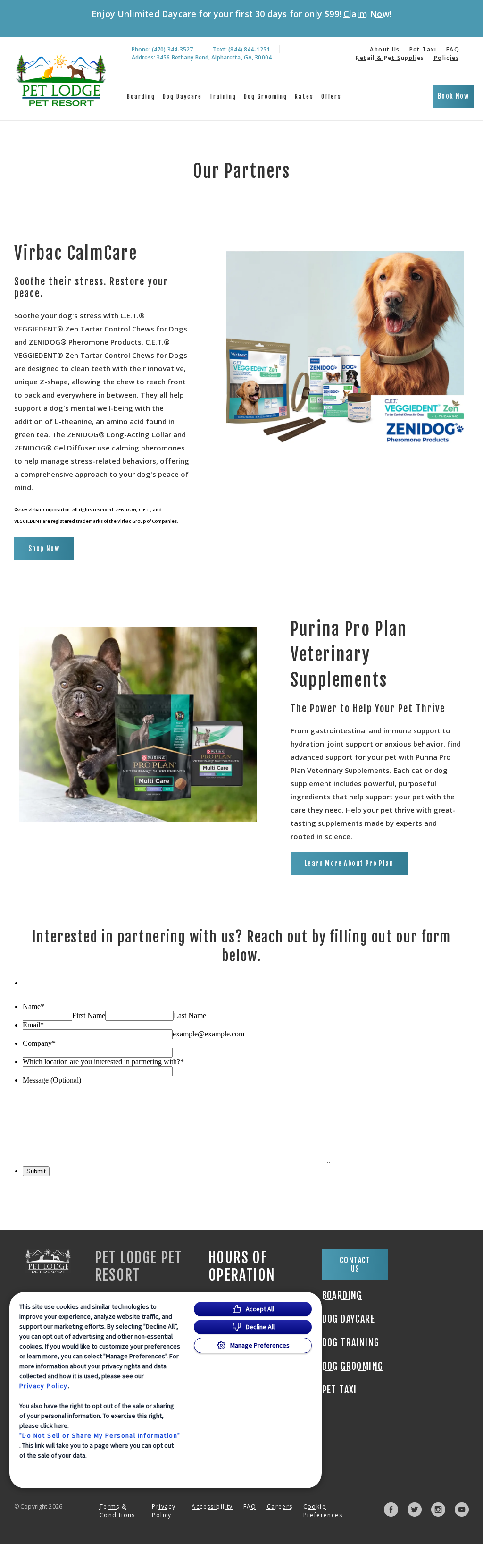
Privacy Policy (43, 1386)
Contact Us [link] (355, 1264)
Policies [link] (446, 58)
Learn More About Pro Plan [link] (349, 863)
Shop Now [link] (43, 548)
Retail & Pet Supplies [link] (390, 58)
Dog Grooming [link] (265, 96)
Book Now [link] (453, 96)
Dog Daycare (182, 96)
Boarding (141, 96)
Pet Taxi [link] (423, 49)
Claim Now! (367, 13)
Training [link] (222, 96)
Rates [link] (304, 96)
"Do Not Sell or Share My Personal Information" (99, 1435)
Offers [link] (331, 96)
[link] (61, 78)
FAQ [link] (452, 49)
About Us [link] (385, 49)
